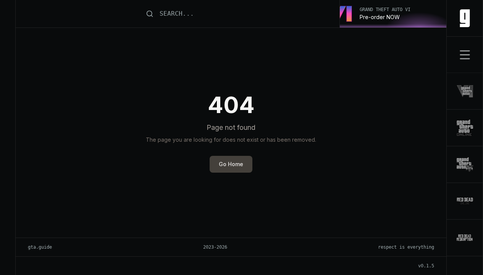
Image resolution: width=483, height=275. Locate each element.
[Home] (465, 18)
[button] (465, 55)
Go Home (231, 164)
